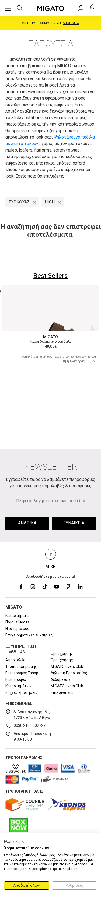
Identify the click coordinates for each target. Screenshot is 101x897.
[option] (50, 327)
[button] (15, 842)
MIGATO (50, 337)
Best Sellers (50, 276)
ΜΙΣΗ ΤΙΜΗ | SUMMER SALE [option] (50, 23)
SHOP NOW (71, 23)
